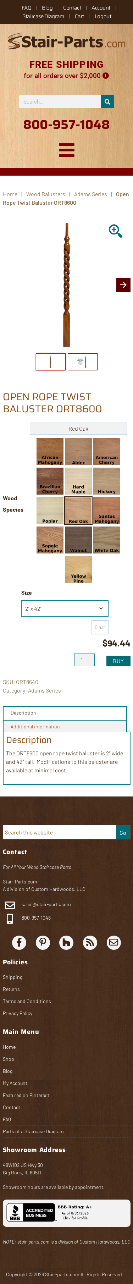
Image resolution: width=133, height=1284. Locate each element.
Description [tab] (23, 713)
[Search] (107, 101)
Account (101, 8)
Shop (8, 1059)
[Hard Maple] (78, 481)
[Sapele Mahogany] (50, 540)
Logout (103, 16)
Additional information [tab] (35, 726)
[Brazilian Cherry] (50, 481)
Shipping (12, 977)
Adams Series (90, 194)
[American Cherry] (106, 451)
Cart (79, 16)
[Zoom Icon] (116, 231)
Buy (118, 660)
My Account (15, 1083)
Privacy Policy (17, 1013)
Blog (47, 8)
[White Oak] (106, 540)
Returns (11, 989)
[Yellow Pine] (78, 569)
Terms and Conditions (27, 1001)
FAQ (26, 8)
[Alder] (78, 451)
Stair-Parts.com (20, 881)
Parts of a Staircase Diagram (33, 1131)
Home (9, 1047)
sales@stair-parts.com (46, 904)
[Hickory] (106, 481)
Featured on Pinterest (26, 1095)
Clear (100, 627)
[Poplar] (50, 510)
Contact (72, 8)
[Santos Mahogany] (106, 510)
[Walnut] (78, 540)
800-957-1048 (36, 918)
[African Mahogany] (50, 451)
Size (26, 592)
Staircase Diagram (43, 16)
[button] (50, 451)
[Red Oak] (78, 510)
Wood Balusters (45, 194)
